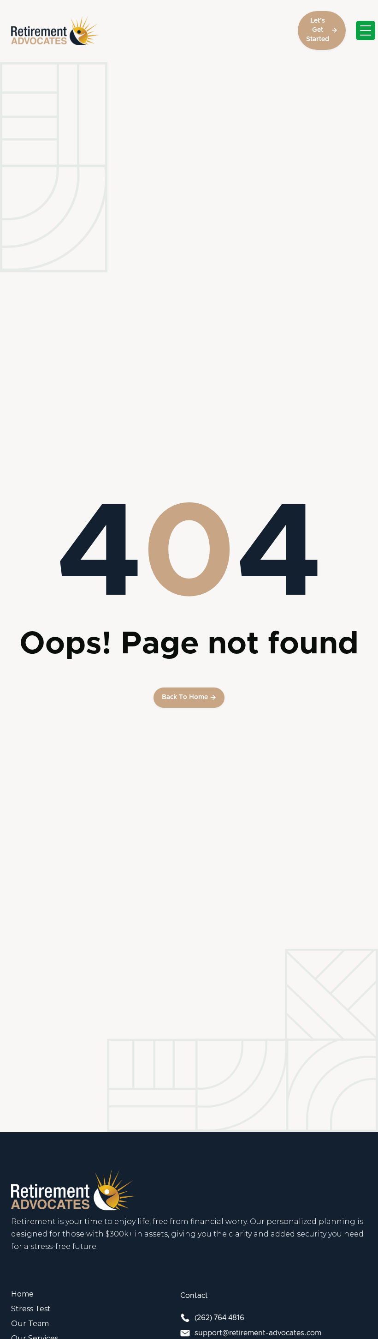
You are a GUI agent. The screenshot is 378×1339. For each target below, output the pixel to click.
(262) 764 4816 (219, 1317)
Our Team (30, 1323)
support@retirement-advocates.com (258, 1333)
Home (22, 1294)
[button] (365, 30)
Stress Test (31, 1308)
